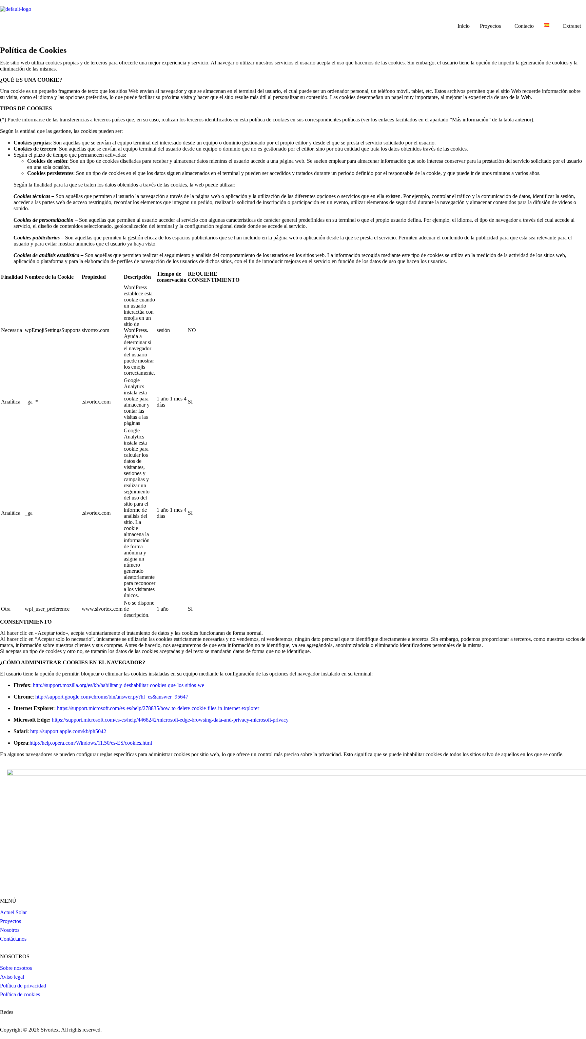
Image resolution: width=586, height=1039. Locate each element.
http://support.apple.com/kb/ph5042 (68, 731)
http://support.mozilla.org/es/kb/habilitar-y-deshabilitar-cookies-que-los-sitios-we (118, 685)
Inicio (463, 26)
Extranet (572, 26)
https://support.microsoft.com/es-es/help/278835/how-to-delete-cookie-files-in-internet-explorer (158, 708)
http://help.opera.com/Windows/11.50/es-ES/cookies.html (91, 743)
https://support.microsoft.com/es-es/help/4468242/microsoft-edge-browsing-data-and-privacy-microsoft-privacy (170, 720)
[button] (492, 26)
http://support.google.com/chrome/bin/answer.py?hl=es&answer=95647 (111, 697)
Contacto (524, 26)
